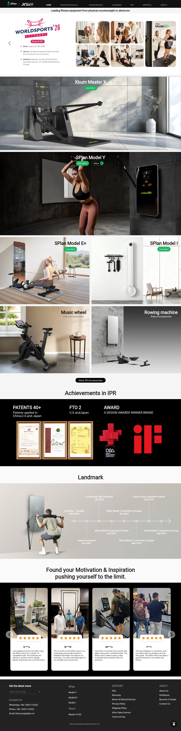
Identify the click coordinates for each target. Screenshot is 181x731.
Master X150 (75, 714)
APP (132, 5)
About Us (163, 690)
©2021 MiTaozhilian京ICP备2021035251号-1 (85, 724)
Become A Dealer (167, 699)
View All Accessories (90, 380)
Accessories (116, 5)
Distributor (164, 695)
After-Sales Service (121, 712)
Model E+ (73, 697)
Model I (72, 702)
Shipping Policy (119, 708)
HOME (48, 5)
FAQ (114, 690)
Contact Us (164, 703)
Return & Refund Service (124, 699)
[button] (9, 43)
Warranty (116, 695)
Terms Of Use (118, 716)
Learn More (90, 88)
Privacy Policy (118, 703)
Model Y (73, 692)
